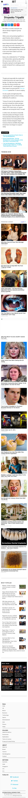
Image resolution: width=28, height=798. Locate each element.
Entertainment (6, 719)
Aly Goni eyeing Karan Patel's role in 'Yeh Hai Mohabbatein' (13, 135)
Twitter (15, 781)
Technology (5, 715)
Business (4, 712)
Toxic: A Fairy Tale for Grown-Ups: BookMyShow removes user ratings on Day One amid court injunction (20, 689)
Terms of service (6, 739)
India (3, 706)
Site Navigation (6, 754)
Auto (3, 722)
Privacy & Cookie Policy (8, 741)
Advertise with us (6, 732)
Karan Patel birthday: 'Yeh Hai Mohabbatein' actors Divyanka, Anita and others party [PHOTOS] (13, 140)
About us (4, 747)
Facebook (15, 777)
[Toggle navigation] (2, 2)
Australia (4, 762)
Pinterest (15, 784)
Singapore (5, 766)
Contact (4, 756)
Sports (4, 717)
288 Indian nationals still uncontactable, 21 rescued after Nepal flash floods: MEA (9, 603)
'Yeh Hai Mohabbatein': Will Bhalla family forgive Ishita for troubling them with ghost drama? (12, 145)
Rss (15, 788)
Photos (4, 724)
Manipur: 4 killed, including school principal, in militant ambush (8, 587)
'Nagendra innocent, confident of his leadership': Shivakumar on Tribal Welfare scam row (9, 617)
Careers (4, 751)
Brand (4, 749)
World (4, 710)
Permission (5, 734)
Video (3, 726)
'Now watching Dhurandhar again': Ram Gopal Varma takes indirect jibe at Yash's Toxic (13, 194)
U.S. (3, 771)
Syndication (5, 736)
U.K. (3, 768)
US (3, 708)
